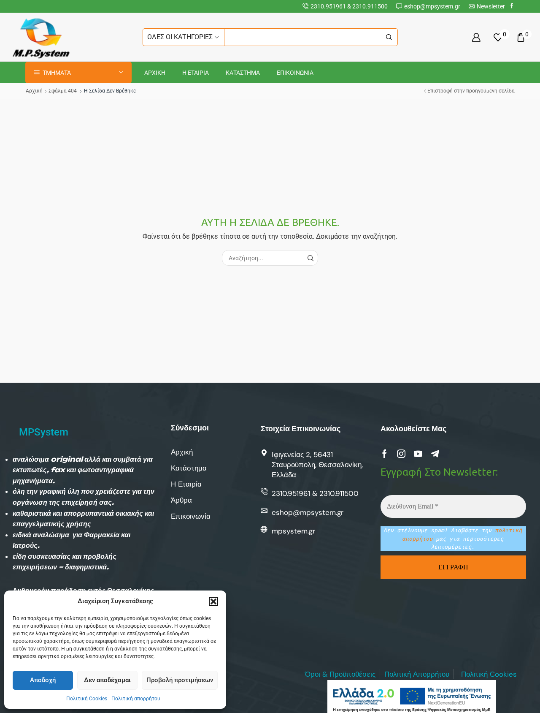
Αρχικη (154, 72)
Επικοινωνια (295, 72)
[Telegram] (435, 453)
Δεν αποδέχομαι (107, 680)
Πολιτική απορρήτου (135, 699)
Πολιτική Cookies (86, 699)
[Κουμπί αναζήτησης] (389, 37)
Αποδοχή (43, 680)
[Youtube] (418, 453)
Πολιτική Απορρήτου (416, 674)
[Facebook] (512, 6)
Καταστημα (243, 72)
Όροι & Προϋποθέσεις (340, 674)
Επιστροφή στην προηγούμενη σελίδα (471, 90)
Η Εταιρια (195, 72)
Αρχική (34, 90)
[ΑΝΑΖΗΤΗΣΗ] (310, 258)
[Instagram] (401, 453)
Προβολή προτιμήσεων (179, 680)
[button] (213, 601)
